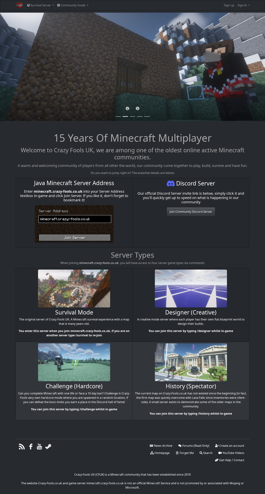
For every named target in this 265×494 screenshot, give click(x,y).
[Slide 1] (125, 116)
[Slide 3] (139, 116)
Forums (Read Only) (195, 446)
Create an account (231, 446)
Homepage (162, 453)
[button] (127, 108)
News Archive (162, 446)
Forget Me (186, 453)
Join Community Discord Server (191, 212)
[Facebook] (31, 447)
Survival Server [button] (41, 5)
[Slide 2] (132, 116)
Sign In (243, 5)
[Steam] (48, 447)
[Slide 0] (118, 116)
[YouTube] (40, 447)
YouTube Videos (233, 453)
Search (207, 453)
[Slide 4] (147, 116)
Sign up (229, 5)
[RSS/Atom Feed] (22, 447)
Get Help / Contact (231, 460)
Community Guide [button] (73, 5)
